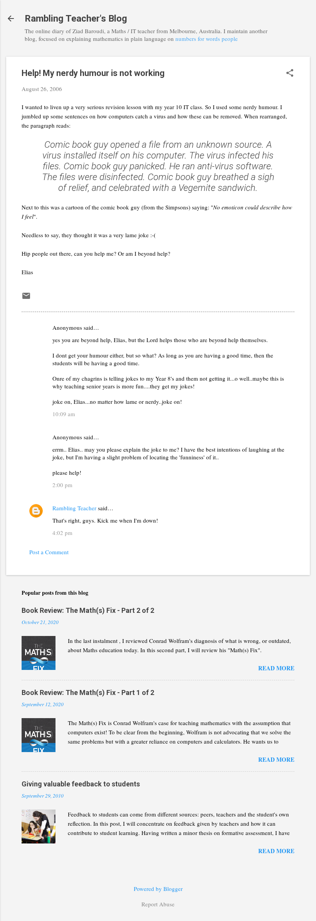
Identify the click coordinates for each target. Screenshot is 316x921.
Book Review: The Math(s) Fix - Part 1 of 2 (88, 692)
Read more (276, 668)
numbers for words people (206, 38)
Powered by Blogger (158, 888)
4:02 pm (62, 532)
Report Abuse (158, 904)
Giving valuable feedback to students (81, 784)
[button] (289, 73)
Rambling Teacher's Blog (76, 18)
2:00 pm (62, 485)
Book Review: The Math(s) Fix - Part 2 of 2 (88, 610)
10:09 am (63, 414)
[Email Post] (26, 298)
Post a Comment (49, 552)
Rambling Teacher (74, 508)
